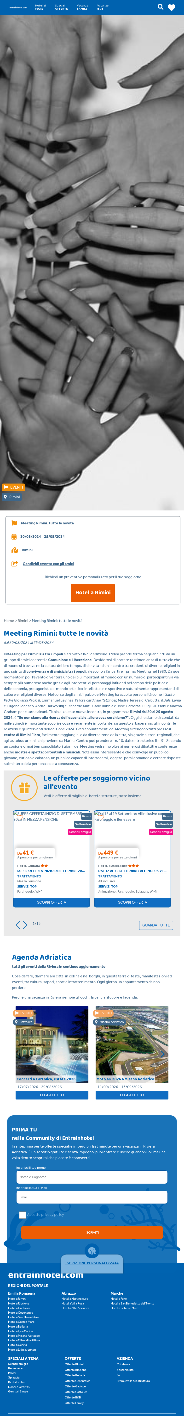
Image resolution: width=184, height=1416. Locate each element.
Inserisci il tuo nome (31, 1168)
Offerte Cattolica (76, 1392)
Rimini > (25, 620)
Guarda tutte (156, 925)
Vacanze (82, 7)
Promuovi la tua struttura (133, 1381)
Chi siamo (123, 1364)
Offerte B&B (73, 1397)
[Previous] (16, 924)
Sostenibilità (125, 1370)
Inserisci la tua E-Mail (31, 1188)
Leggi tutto (52, 1095)
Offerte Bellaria (75, 1375)
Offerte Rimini (74, 1364)
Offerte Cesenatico (77, 1381)
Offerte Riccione (75, 1370)
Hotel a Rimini (93, 592)
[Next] (27, 924)
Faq (119, 1375)
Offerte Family (74, 1403)
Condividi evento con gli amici (48, 564)
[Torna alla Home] (18, 7)
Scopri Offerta (51, 902)
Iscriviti (92, 1232)
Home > (10, 620)
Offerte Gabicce (75, 1386)
